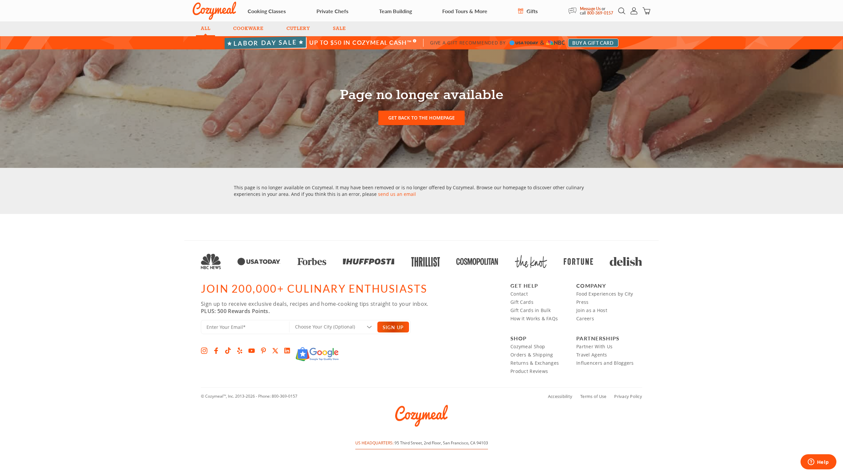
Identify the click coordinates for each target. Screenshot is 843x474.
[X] (275, 350)
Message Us (590, 9)
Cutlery (298, 29)
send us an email (397, 194)
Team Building (395, 11)
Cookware (248, 29)
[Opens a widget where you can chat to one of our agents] (818, 462)
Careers (585, 318)
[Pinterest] (263, 350)
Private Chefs (332, 11)
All (205, 29)
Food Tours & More (464, 11)
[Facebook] (216, 350)
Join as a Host (591, 310)
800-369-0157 (600, 13)
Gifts (531, 11)
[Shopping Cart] (646, 10)
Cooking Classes (267, 11)
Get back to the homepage (421, 118)
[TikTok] (228, 350)
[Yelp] (239, 350)
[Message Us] (574, 11)
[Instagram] (204, 350)
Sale (339, 29)
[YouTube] (251, 350)
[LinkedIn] (287, 350)
